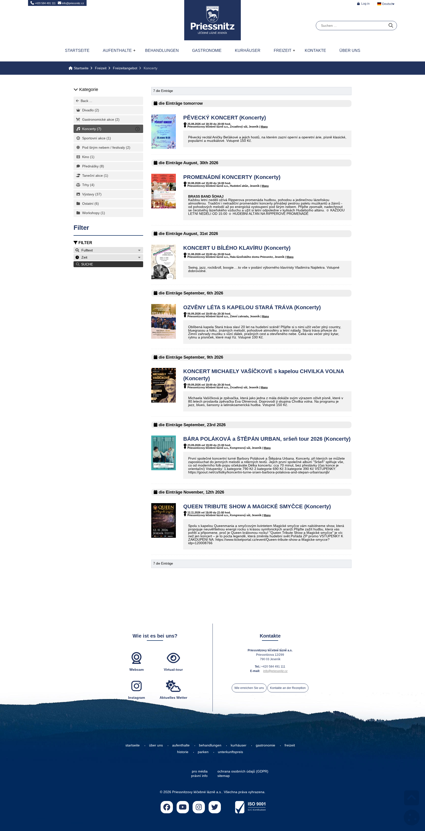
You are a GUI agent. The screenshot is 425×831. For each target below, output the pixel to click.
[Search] (391, 25)
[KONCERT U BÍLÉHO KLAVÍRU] (163, 278)
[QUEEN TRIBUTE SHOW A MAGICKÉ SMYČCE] (163, 537)
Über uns (349, 50)
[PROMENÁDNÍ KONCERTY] (163, 207)
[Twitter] (215, 807)
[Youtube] (183, 807)
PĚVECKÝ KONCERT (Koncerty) (224, 118)
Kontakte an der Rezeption (288, 688)
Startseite (212, 20)
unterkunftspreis (230, 752)
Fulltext (86, 250)
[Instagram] (199, 807)
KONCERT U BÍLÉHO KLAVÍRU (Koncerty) (236, 248)
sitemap (223, 776)
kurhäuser (238, 745)
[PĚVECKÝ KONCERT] (163, 148)
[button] (363, 3)
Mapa (264, 126)
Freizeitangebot (125, 68)
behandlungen (210, 745)
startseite (132, 745)
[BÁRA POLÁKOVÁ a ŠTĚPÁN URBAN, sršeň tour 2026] (163, 469)
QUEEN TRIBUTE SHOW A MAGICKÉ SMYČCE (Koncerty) (257, 506)
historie (182, 752)
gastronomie (265, 745)
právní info (199, 776)
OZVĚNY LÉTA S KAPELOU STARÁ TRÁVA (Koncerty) (252, 307)
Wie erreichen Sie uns (249, 688)
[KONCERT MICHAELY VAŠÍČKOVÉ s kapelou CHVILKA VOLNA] (163, 401)
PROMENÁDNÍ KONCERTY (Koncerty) (231, 177)
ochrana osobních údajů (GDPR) (242, 771)
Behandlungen (162, 50)
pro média (200, 771)
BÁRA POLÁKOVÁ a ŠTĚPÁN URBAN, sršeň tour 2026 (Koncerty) (266, 439)
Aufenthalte (117, 50)
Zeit (83, 257)
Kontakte (315, 50)
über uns (156, 745)
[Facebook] (167, 807)
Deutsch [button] (387, 4)
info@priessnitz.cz (72, 3)
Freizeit (282, 50)
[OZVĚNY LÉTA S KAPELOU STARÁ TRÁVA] (163, 337)
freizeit (290, 745)
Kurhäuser (247, 50)
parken (203, 752)
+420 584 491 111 (45, 3)
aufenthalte (181, 745)
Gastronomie (207, 50)
